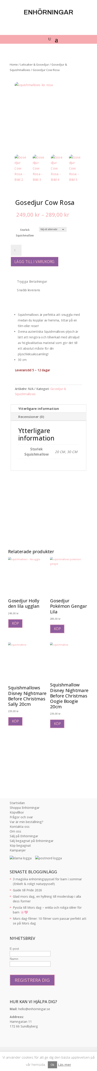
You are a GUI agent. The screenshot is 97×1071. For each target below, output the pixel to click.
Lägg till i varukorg (35, 261)
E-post (14, 948)
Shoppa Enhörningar (24, 807)
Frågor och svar (21, 817)
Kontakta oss (20, 826)
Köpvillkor (17, 812)
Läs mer (64, 1064)
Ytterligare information (38, 408)
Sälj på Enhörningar (24, 836)
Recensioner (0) (31, 416)
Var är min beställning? (26, 822)
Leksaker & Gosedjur (34, 64)
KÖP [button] (15, 721)
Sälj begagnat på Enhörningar (31, 841)
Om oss (15, 831)
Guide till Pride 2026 (27, 890)
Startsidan (17, 803)
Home (14, 64)
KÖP (15, 623)
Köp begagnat (20, 845)
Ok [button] (52, 1065)
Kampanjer (18, 850)
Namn (14, 959)
